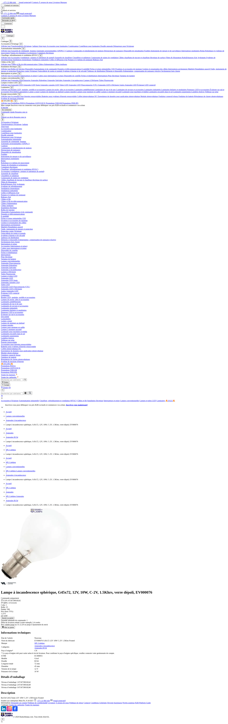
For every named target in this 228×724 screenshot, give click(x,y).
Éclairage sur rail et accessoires (12, 315)
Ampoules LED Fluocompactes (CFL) (83, 85)
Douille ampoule (106, 46)
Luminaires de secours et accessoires (130, 90)
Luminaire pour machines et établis (135, 92)
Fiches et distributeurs (89, 76)
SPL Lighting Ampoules (15, 496)
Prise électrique (114, 76)
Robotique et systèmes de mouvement (15, 163)
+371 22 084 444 (43, 701)
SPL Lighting (11, 450)
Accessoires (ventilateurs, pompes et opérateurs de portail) (33, 58)
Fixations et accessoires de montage (128, 69)
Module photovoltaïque (149, 96)
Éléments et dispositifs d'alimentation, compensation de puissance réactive (133, 71)
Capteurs (69, 51)
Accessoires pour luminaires (57, 46)
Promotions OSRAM (54, 103)
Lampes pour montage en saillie (89, 92)
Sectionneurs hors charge (170, 71)
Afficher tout (6, 46)
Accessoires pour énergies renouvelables (26, 96)
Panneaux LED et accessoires (198, 90)
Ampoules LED (17, 85)
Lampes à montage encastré (111, 92)
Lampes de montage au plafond (52, 92)
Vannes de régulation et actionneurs (23, 53)
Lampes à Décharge (91, 80)
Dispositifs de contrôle (72, 76)
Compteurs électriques (45, 53)
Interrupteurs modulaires (190, 51)
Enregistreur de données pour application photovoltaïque (119, 96)
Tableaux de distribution (96, 71)
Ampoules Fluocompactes (21, 80)
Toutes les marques (32, 705)
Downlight (14, 92)
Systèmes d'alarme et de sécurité (75, 71)
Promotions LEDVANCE (36, 103)
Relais (202, 51)
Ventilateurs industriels (40, 60)
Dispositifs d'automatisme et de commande (41, 69)
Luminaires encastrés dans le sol (161, 92)
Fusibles (147, 51)
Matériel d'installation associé (199, 69)
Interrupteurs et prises (112, 401)
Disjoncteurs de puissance (114, 51)
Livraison (51, 703)
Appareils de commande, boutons (23, 51)
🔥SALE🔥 (170, 401)
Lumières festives (198, 92)
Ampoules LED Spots (31, 85)
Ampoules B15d (12, 437)
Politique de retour (76, 703)
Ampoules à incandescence (73, 80)
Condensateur (73, 46)
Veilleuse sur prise (211, 92)
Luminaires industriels (152, 90)
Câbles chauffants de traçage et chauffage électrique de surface (142, 58)
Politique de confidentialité (38, 703)
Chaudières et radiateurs (81, 58)
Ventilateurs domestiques (22, 60)
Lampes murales (70, 92)
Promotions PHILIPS (70, 103)
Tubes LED (64, 85)
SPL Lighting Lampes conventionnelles (20, 471)
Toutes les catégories (16, 705)
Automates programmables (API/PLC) (51, 51)
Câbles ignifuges (61, 64)
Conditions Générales (99, 703)
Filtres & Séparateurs (174, 58)
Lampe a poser (34, 92)
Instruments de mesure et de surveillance (166, 51)
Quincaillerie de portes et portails (50, 71)
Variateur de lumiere (127, 76)
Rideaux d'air (98, 60)
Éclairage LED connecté (146, 85)
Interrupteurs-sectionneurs (178, 69)
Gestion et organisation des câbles (155, 69)
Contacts (87, 703)
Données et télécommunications (69, 69)
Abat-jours (42, 46)
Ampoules (9, 433)
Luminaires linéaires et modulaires (174, 90)
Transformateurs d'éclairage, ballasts (24, 46)
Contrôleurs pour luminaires (89, 46)
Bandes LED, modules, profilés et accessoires (28, 90)
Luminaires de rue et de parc (105, 90)
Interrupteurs (103, 76)
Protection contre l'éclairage (27, 71)
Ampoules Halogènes (39, 80)
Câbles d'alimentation (46, 64)
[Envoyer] (30, 393)
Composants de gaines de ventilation (105, 58)
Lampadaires (23, 92)
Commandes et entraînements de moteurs (88, 51)
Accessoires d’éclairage (10, 401)
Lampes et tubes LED (148, 401)
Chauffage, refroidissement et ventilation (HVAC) (58, 401)
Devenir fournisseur (114, 703)
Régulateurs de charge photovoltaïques (208, 96)
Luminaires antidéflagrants (84, 90)
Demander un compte (19, 703)
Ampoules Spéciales (55, 80)
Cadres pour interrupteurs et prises (51, 76)
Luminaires (161, 401)
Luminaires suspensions (182, 92)
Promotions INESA (18, 103)
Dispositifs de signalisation (134, 51)
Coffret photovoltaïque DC (87, 96)
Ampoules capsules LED (49, 85)
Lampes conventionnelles (129, 401)
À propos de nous (62, 703)
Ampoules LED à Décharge (108, 85)
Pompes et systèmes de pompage (80, 60)
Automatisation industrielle (29, 401)
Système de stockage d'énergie (12, 99)
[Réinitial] (25, 393)
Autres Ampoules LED (128, 85)
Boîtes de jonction (18, 69)
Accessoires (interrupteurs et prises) (24, 76)
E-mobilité (86, 69)
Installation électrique (95, 401)
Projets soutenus (129, 703)
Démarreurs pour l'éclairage (123, 46)
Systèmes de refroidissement (11, 186)
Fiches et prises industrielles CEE (102, 69)
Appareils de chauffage (63, 58)
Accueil (9, 412)
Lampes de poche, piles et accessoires (60, 90)
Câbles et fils (82, 401)
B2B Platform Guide (143, 703)
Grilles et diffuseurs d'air (58, 60)
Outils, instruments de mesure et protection (17, 229)
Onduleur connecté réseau (168, 96)
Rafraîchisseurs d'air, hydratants (194, 58)
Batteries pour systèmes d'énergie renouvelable (59, 96)
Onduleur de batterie (186, 96)
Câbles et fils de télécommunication (24, 64)
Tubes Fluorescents (106, 80)
